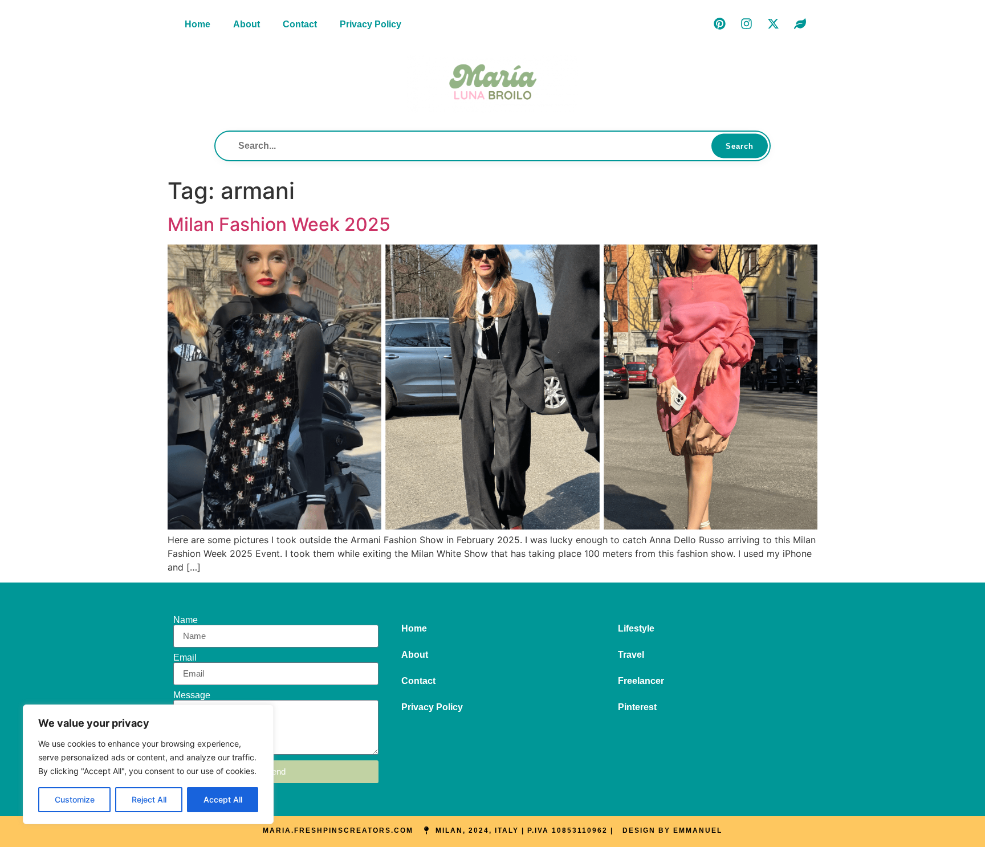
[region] (148, 764)
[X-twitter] (773, 23)
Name (185, 620)
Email (185, 657)
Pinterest (637, 707)
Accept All (222, 799)
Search (740, 145)
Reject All (149, 799)
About (246, 24)
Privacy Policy (370, 24)
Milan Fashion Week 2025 (279, 224)
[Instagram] (746, 23)
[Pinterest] (719, 23)
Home (197, 24)
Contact (300, 24)
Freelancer (641, 681)
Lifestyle (636, 628)
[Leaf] (800, 23)
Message (191, 695)
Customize (75, 799)
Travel (631, 654)
